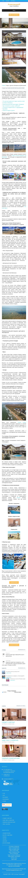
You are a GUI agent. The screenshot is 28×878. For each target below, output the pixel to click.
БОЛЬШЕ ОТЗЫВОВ (14, 644)
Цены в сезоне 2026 (14, 850)
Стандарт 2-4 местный (8, 722)
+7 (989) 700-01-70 (6, 774)
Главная (3, 85)
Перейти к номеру (12, 714)
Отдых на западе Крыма (14, 847)
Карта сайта (14, 859)
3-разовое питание (6, 833)
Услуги (4, 31)
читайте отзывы (22, 422)
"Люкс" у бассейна (6, 824)
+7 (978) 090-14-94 (6, 775)
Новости (4, 668)
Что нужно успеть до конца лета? (12, 671)
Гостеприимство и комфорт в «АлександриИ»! (15, 675)
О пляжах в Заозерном (7, 102)
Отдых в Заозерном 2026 (14, 852)
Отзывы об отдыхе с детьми (9, 110)
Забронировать (14, 14)
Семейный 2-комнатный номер (11, 758)
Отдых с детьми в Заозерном (14, 855)
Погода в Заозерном (11, 690)
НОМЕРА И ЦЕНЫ (14, 582)
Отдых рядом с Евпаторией (14, 856)
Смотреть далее (6, 49)
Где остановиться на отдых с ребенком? (11, 105)
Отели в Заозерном (14, 853)
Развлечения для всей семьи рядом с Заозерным (13, 104)
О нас (4, 793)
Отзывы (4, 650)
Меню (14, 10)
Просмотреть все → (22, 649)
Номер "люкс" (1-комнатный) (10, 740)
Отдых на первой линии (14, 849)
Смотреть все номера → (21, 705)
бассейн (18, 497)
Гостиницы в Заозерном (14, 846)
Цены (4, 795)
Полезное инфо (6, 67)
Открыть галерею (15, 714)
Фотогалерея (5, 797)
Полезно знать (14, 857)
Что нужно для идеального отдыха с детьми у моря (14, 101)
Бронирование (6, 799)
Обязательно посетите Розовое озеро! (17, 678)
